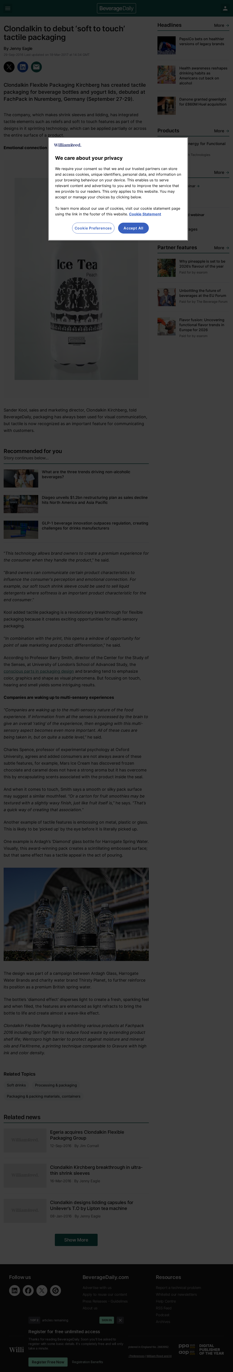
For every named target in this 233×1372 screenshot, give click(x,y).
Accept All (133, 228)
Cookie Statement (145, 214)
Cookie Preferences (93, 228)
